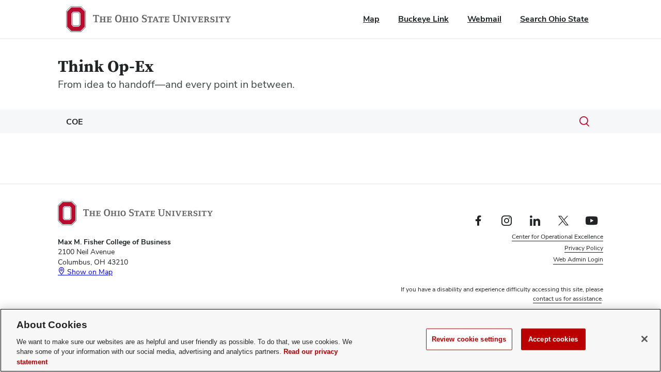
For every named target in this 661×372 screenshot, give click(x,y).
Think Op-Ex (106, 67)
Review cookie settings (469, 339)
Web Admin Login (578, 259)
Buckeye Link (423, 18)
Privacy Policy (583, 248)
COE (74, 121)
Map (371, 18)
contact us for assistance (567, 299)
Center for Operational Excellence (557, 237)
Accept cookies (553, 339)
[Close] (644, 339)
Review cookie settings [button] (571, 271)
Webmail (484, 18)
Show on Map (89, 271)
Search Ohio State (554, 18)
